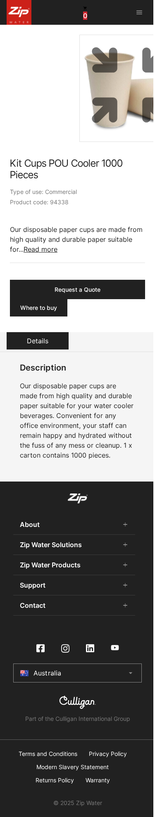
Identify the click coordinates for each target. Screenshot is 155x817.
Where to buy (38, 307)
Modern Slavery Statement (72, 767)
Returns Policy (55, 780)
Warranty (98, 780)
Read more (40, 249)
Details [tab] (37, 341)
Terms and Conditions (48, 754)
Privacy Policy (108, 754)
